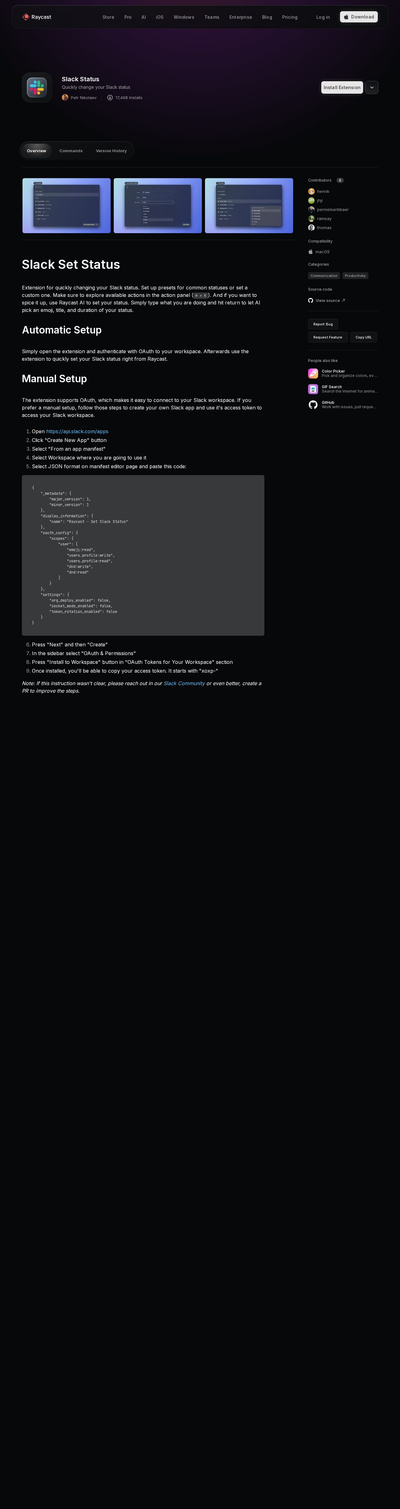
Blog (267, 17)
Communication (324, 275)
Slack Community (184, 683)
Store (108, 17)
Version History (111, 150)
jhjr (316, 200)
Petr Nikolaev (84, 97)
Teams (211, 17)
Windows (184, 17)
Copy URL (364, 337)
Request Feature (327, 337)
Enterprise (240, 17)
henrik (323, 191)
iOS (160, 17)
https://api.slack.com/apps (77, 431)
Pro (128, 17)
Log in (323, 17)
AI (144, 17)
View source (328, 300)
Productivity (355, 275)
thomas (324, 227)
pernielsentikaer (333, 209)
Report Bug (323, 324)
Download (362, 16)
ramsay (324, 218)
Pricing (290, 17)
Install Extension (342, 87)
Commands (71, 150)
